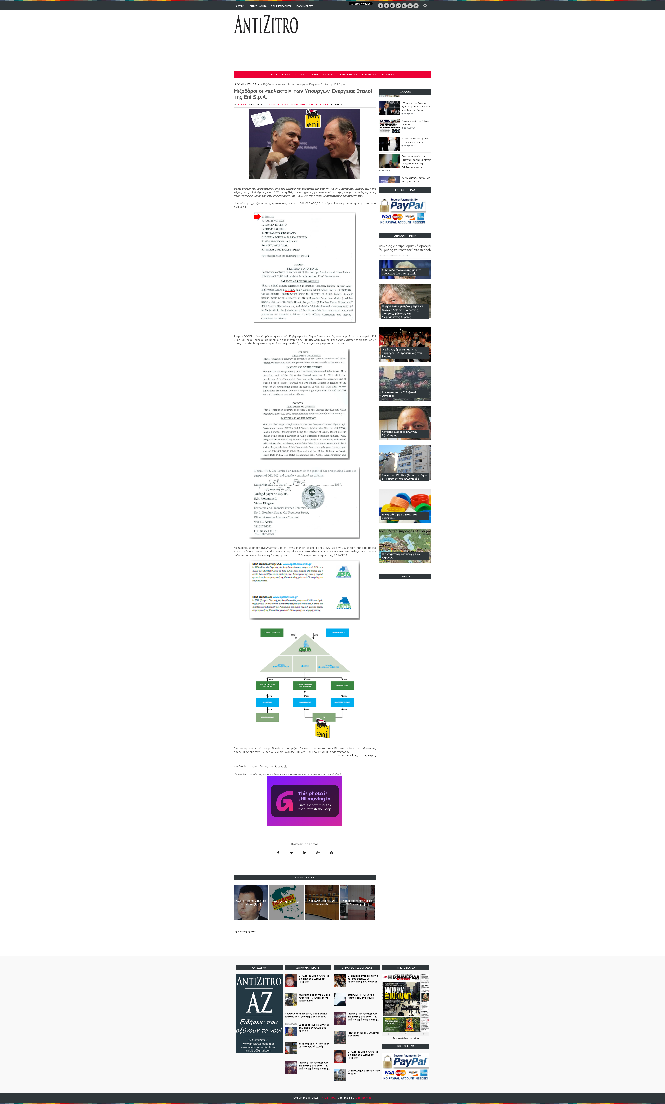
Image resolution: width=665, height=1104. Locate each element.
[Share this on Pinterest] (331, 852)
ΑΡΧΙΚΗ (240, 6)
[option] (405, 108)
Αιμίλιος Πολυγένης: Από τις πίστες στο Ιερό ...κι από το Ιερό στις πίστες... (315, 1065)
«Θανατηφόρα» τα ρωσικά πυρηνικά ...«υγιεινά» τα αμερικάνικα (414, 164)
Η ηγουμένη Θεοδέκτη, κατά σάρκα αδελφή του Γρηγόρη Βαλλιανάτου (306, 1015)
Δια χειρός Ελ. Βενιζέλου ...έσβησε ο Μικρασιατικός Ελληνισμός (404, 477)
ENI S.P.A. (253, 84)
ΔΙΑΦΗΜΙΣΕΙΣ (304, 6)
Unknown (241, 104)
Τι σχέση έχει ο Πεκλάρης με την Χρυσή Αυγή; (314, 1045)
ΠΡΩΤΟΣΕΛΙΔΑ (388, 74)
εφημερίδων (414, 1038)
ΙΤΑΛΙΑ (295, 104)
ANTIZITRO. (328, 1097)
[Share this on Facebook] (278, 852)
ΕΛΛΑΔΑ (286, 74)
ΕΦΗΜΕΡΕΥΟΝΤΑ (281, 6)
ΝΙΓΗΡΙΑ (313, 104)
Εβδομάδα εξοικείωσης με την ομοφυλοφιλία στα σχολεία (401, 272)
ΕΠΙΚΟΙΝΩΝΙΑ (258, 6)
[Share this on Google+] (318, 852)
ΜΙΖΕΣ (304, 104)
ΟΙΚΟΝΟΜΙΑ (329, 74)
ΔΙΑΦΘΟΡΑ (274, 104)
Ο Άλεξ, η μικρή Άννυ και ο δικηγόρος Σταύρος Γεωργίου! (314, 978)
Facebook (281, 766)
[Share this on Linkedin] (304, 852)
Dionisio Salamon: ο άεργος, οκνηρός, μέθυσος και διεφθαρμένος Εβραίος (400, 313)
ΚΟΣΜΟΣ (299, 74)
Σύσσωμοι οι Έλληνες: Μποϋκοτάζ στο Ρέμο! (361, 996)
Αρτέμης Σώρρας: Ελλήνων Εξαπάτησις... (399, 433)
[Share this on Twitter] (291, 852)
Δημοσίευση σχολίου (245, 931)
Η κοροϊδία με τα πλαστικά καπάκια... (399, 516)
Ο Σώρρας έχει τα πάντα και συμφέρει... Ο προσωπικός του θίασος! (402, 353)
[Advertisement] (368, 39)
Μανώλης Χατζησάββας (361, 755)
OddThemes (363, 1097)
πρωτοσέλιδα (400, 1038)
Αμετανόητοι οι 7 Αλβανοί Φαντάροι (399, 394)
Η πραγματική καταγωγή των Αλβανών (401, 556)
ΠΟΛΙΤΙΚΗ (314, 74)
